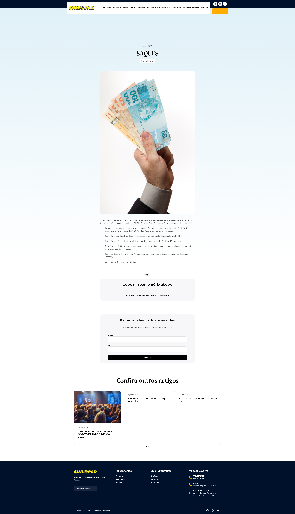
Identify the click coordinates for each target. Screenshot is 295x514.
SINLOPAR (86, 510)
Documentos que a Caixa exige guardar (147, 400)
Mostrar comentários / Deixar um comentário (147, 295)
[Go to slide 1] (146, 446)
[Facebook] (207, 510)
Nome (111, 335)
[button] (147, 294)
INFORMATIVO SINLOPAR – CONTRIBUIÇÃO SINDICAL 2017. (95, 434)
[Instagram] (220, 4)
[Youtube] (217, 510)
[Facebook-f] (225, 4)
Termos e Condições (102, 510)
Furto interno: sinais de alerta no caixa (197, 400)
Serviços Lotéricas (147, 61)
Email (111, 345)
